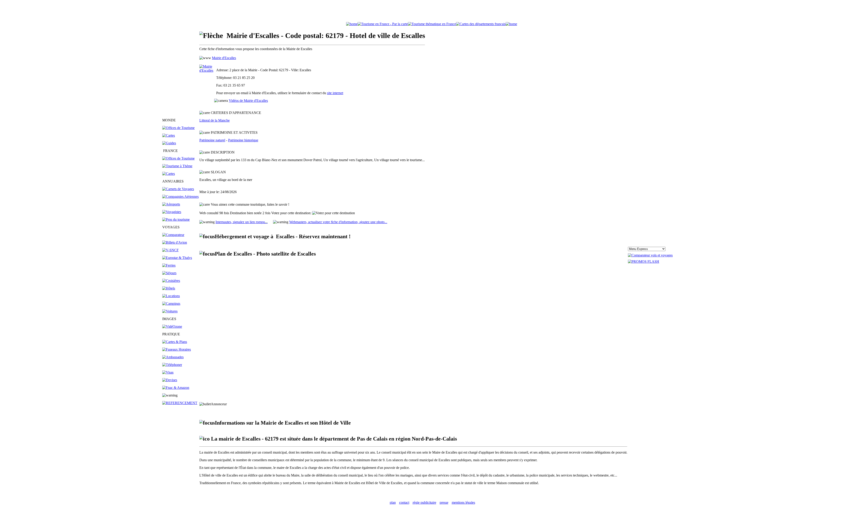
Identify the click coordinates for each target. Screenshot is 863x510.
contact (404, 502)
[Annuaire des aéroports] (171, 204)
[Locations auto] (170, 311)
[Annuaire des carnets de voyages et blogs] (178, 189)
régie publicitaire (424, 502)
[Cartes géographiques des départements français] (168, 174)
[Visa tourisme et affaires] (167, 372)
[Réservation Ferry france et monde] (169, 265)
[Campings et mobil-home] (171, 303)
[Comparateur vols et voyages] (173, 235)
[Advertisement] (431, 12)
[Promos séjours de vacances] (169, 273)
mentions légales (463, 502)
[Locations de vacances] (171, 296)
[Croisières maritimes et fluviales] (171, 281)
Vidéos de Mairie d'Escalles (248, 100)
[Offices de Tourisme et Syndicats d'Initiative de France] (178, 158)
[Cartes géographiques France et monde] (174, 342)
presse (444, 502)
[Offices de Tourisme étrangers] (178, 128)
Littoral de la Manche (214, 120)
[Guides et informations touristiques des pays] (169, 143)
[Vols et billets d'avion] (174, 242)
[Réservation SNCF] (170, 250)
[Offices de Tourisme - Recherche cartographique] (383, 24)
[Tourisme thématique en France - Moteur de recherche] (432, 24)
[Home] (352, 24)
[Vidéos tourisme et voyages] (172, 326)
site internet (335, 93)
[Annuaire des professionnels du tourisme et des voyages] (176, 219)
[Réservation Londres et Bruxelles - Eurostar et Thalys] (177, 258)
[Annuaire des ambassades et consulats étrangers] (173, 357)
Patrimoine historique (243, 140)
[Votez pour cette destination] (333, 213)
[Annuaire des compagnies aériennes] (180, 196)
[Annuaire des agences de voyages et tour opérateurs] (171, 212)
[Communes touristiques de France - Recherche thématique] (177, 166)
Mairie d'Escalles (224, 58)
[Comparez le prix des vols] (650, 255)
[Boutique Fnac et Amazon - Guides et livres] (175, 388)
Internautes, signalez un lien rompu (242, 222)
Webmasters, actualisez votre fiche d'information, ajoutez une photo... (338, 222)
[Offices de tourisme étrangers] (481, 24)
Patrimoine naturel (212, 140)
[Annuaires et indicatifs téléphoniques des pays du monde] (172, 365)
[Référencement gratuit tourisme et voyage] (179, 403)
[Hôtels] (168, 288)
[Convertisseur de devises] (169, 380)
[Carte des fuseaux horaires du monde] (176, 349)
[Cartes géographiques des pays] (168, 135)
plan (393, 502)
